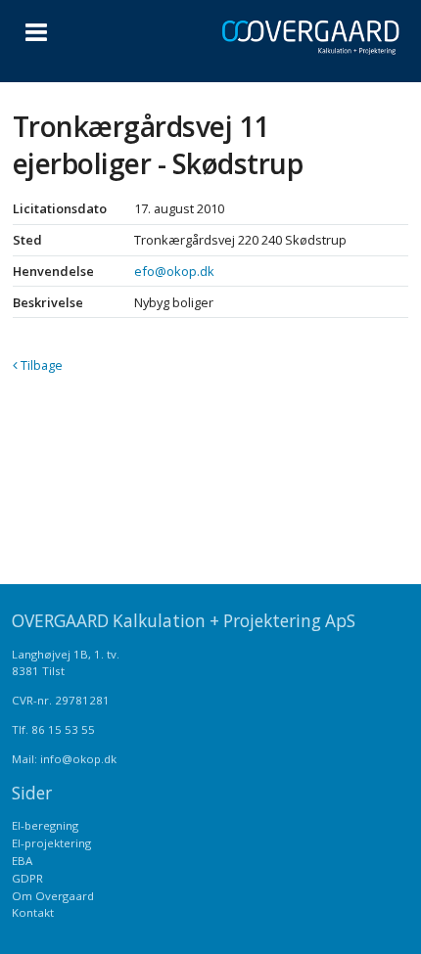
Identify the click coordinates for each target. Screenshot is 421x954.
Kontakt (33, 912)
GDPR (27, 878)
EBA (22, 860)
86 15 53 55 (63, 729)
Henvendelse (53, 271)
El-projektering (51, 843)
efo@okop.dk (174, 271)
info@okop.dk (78, 758)
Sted (27, 240)
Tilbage (40, 365)
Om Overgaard (53, 895)
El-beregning (45, 825)
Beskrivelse (48, 302)
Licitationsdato (60, 208)
